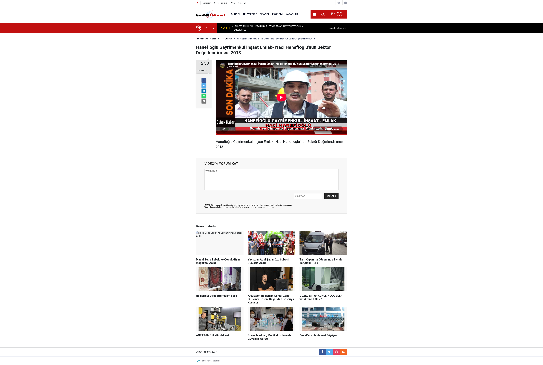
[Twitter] (204, 85)
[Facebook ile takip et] (322, 352)
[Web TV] (338, 2)
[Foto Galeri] (345, 2)
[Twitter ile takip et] (329, 352)
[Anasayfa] (197, 3)
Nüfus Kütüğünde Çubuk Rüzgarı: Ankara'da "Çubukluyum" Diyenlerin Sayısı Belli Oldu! (268, 28)
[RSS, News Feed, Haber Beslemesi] (343, 352)
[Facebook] (204, 80)
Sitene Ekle (242, 3)
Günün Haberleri (220, 3)
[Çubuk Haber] (210, 14)
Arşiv (233, 3)
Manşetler (207, 3)
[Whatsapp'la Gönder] (204, 96)
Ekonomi (277, 14)
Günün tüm (337, 28)
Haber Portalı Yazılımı (210, 361)
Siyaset (264, 14)
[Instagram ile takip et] (336, 352)
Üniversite (250, 14)
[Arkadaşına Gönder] (204, 101)
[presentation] (206, 28)
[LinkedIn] (204, 91)
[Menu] (314, 14)
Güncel (235, 14)
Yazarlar (292, 14)
